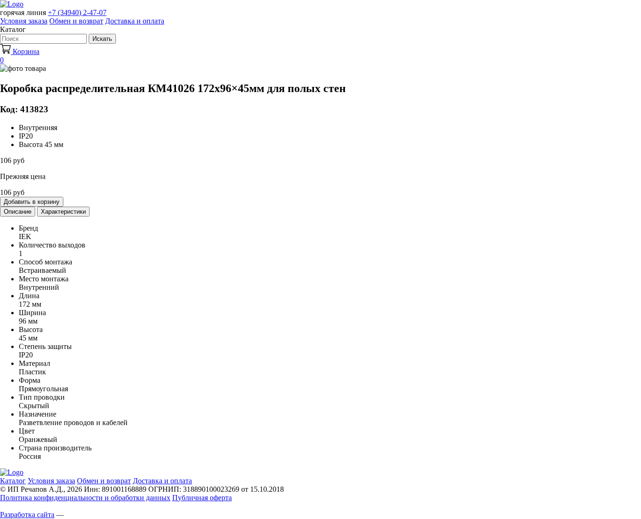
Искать (102, 38)
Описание (17, 211)
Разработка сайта (27, 515)
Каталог (13, 481)
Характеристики (63, 211)
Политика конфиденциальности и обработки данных (85, 498)
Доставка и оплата (134, 21)
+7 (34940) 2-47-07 (77, 12)
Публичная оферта (202, 498)
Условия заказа (23, 21)
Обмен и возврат (76, 21)
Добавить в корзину (32, 201)
